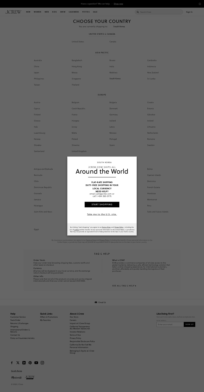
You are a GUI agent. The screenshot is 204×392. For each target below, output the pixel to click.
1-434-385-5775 (104, 196)
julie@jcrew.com (104, 193)
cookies (76, 230)
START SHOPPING (102, 204)
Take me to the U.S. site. (102, 214)
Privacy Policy (118, 227)
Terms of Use (106, 227)
